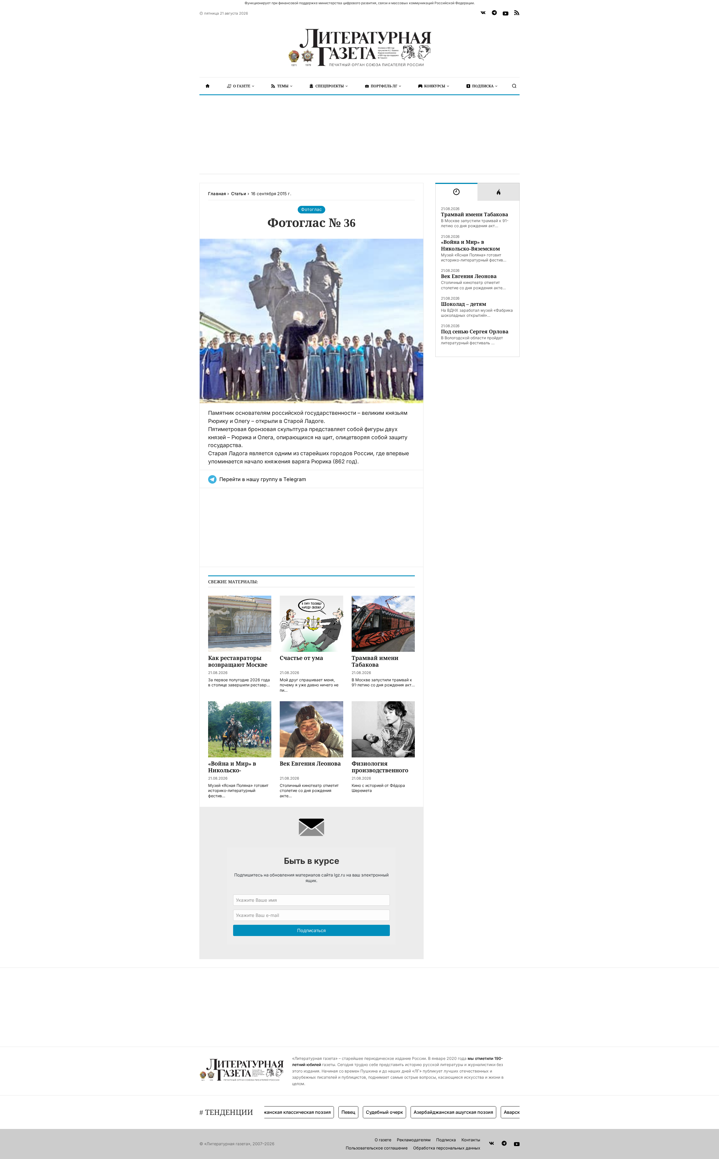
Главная (217, 193)
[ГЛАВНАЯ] (207, 86)
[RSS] (517, 13)
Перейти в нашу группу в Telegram (262, 479)
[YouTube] (505, 13)
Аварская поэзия (500, 1112)
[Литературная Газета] (359, 48)
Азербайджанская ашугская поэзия (431, 1112)
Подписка (446, 1139)
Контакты (470, 1139)
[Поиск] (514, 86)
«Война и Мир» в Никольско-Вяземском (470, 245)
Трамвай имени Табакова (474, 214)
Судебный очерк (362, 1112)
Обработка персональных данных (446, 1148)
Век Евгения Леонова (469, 276)
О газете (383, 1139)
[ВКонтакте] (483, 13)
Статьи (238, 193)
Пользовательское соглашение (377, 1148)
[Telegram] (494, 13)
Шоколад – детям (463, 304)
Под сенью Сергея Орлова (474, 331)
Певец (326, 1112)
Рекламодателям (414, 1139)
